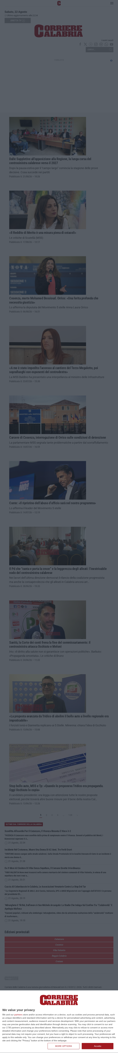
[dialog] (59, 1022)
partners (18, 1015)
